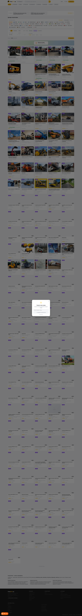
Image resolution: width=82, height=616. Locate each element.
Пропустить (41, 314)
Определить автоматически (41, 312)
